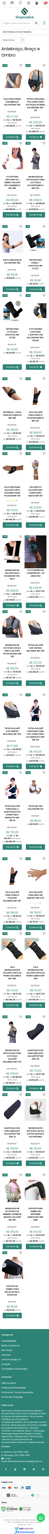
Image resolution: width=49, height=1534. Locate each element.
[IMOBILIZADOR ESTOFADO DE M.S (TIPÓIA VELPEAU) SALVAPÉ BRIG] (35, 1129)
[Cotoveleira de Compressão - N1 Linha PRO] (35, 571)
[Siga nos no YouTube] (15, 1469)
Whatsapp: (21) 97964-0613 (16, 1455)
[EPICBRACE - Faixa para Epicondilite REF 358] (12, 413)
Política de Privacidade (13, 1387)
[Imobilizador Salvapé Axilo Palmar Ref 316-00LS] (12, 571)
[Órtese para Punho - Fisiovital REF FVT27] (35, 258)
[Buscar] (36, 23)
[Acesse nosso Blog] (43, 1469)
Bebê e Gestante (10, 1345)
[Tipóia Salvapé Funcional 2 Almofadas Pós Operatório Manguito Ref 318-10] (12, 810)
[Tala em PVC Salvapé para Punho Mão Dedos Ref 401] (35, 489)
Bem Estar (6, 1350)
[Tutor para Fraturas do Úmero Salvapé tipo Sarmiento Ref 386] (12, 179)
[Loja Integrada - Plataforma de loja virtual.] (24, 1528)
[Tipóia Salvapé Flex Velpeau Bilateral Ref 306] (35, 647)
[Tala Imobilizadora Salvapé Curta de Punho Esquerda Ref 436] (12, 969)
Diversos (5, 1354)
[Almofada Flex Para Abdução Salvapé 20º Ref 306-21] (12, 1129)
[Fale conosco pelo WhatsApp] (41, 1517)
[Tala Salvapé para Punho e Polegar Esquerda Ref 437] (12, 893)
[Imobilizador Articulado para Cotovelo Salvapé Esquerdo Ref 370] (12, 1052)
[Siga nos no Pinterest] (34, 1469)
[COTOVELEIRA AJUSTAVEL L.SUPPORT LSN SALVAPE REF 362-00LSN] (35, 331)
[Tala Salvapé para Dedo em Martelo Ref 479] (35, 893)
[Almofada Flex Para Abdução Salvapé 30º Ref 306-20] (35, 1052)
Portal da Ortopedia (12, 1397)
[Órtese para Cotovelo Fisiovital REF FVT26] (12, 331)
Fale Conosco (8, 1383)
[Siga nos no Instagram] (24, 1469)
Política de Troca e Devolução (17, 1392)
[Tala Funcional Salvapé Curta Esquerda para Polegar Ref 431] (12, 489)
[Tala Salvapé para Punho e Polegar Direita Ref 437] (35, 413)
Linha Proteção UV (11, 1359)
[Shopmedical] (24, 13)
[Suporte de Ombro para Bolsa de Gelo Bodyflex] (12, 1284)
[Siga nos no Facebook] (6, 1469)
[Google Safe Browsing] (25, 1509)
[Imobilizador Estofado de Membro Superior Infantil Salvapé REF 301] (12, 1211)
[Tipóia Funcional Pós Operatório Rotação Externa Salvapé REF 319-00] (35, 101)
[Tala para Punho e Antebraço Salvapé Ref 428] (12, 101)
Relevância (9, 40)
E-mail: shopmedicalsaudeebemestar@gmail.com (21, 1460)
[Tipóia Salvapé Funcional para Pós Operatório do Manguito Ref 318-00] (35, 730)
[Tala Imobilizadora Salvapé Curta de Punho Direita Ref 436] (35, 969)
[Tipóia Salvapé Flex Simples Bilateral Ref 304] (12, 730)
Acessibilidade (8, 1340)
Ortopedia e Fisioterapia (17, 32)
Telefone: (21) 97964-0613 (15, 1452)
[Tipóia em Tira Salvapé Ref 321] (35, 810)
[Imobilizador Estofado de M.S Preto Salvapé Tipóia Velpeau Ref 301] (12, 647)
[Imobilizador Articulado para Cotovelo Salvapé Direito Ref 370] (35, 179)
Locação (5, 1364)
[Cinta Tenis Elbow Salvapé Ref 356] (12, 258)
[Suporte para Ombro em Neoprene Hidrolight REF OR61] (35, 1211)
